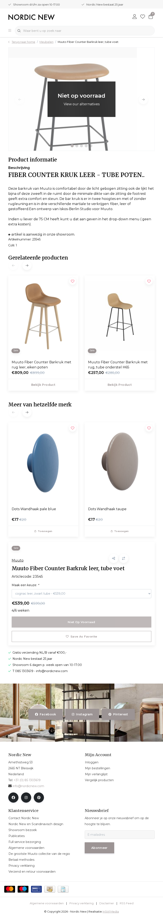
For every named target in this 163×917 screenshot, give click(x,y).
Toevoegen (45, 531)
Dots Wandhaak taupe (107, 509)
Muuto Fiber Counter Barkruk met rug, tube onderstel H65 (118, 364)
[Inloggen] (135, 16)
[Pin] (36, 889)
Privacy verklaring (81, 903)
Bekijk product (43, 385)
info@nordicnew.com (28, 786)
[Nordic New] (31, 17)
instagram (84, 714)
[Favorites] (143, 16)
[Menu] (9, 30)
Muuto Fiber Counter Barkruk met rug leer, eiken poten (41, 364)
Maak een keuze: (25, 585)
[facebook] (13, 797)
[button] (72, 145)
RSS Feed (126, 903)
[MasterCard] (9, 889)
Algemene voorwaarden (47, 903)
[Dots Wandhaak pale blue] (43, 462)
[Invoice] (63, 889)
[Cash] (49, 889)
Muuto (18, 560)
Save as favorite (83, 636)
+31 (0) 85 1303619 (27, 780)
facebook (48, 714)
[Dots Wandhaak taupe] (120, 462)
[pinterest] (39, 797)
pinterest (120, 714)
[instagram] (26, 797)
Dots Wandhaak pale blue (34, 509)
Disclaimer (106, 903)
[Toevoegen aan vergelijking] (123, 558)
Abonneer (99, 848)
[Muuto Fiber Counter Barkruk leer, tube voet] (81, 99)
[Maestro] (23, 889)
